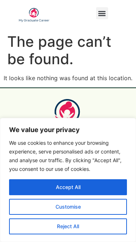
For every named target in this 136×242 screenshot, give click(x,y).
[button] (102, 13)
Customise (68, 207)
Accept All (68, 187)
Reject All (68, 226)
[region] (68, 180)
